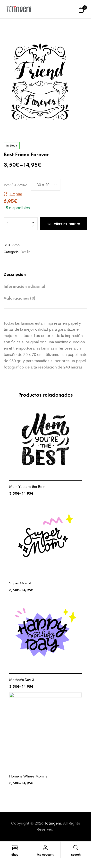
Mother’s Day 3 (21, 679)
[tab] (41, 274)
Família (25, 252)
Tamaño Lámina (15, 185)
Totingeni (52, 823)
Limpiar (16, 193)
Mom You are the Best (27, 486)
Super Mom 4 (20, 583)
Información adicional (24, 286)
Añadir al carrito (67, 223)
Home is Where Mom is (28, 776)
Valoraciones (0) (19, 298)
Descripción (15, 274)
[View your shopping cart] (81, 9)
